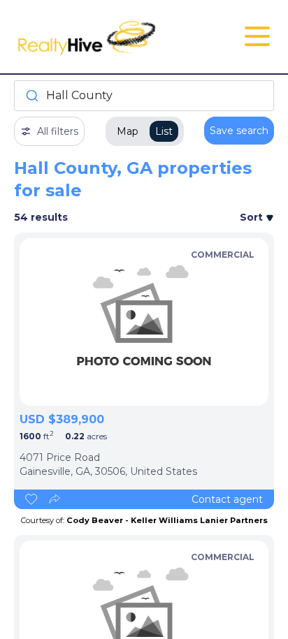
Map (127, 131)
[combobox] (144, 95)
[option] (144, 322)
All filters (57, 131)
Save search (239, 130)
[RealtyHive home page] (100, 36)
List (164, 131)
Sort (253, 217)
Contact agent (227, 499)
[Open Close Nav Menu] (257, 36)
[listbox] (144, 322)
